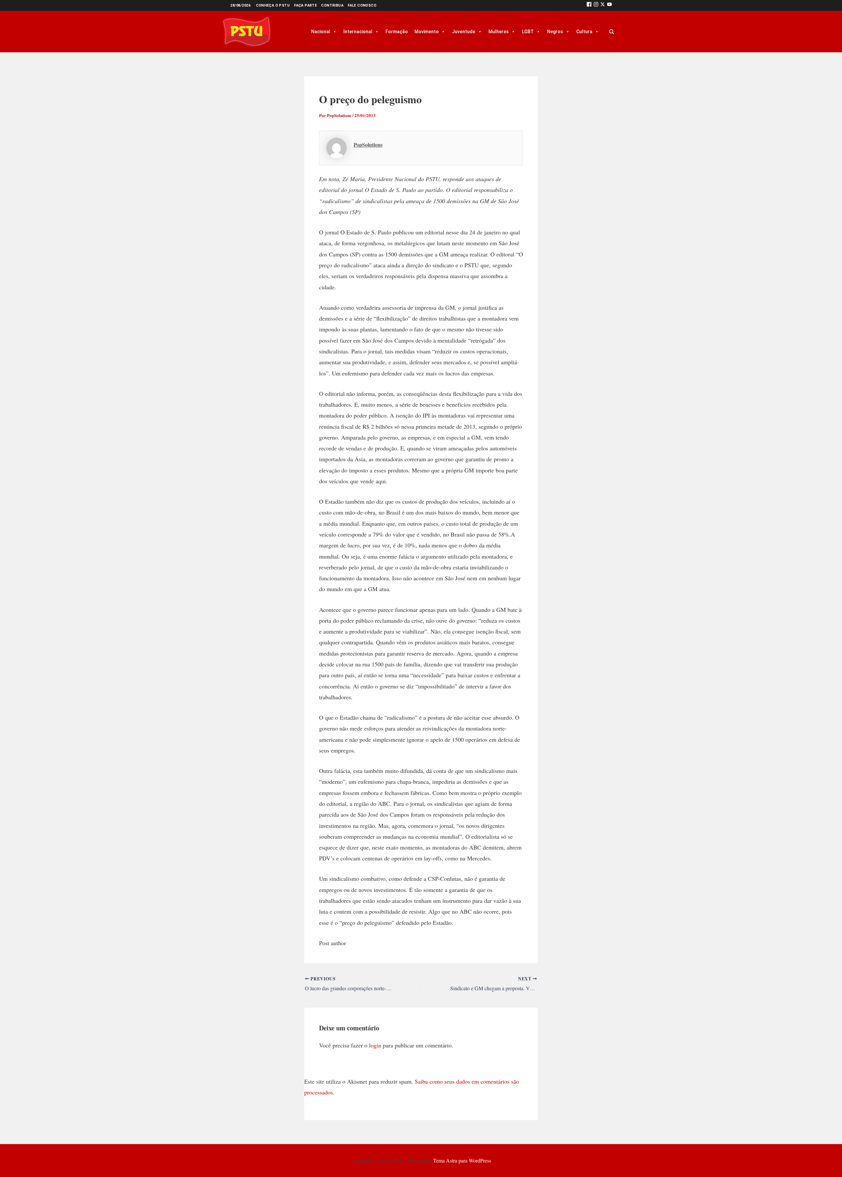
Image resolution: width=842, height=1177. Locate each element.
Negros (555, 31)
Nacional (320, 31)
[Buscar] (611, 31)
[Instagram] (596, 5)
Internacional (357, 31)
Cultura (584, 31)
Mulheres (498, 31)
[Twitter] (602, 5)
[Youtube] (609, 5)
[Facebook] (589, 5)
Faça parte (305, 5)
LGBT (528, 31)
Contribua (332, 5)
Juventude (463, 31)
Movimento (426, 31)
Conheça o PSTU (273, 5)
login (375, 1045)
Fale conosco (362, 5)
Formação (396, 31)
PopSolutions (368, 144)
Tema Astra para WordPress (462, 1160)
